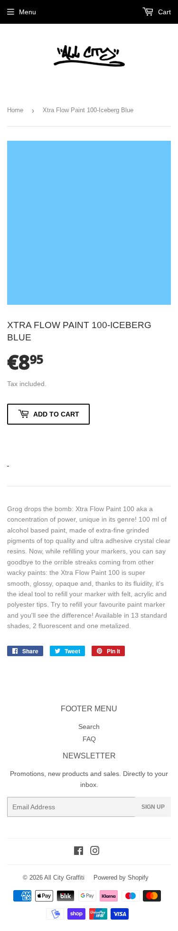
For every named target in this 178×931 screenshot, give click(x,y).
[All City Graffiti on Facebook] (79, 852)
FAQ (89, 739)
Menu (27, 12)
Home (15, 110)
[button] (48, 439)
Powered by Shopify (121, 877)
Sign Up (153, 807)
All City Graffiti (64, 877)
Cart (163, 12)
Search (89, 726)
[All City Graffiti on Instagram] (95, 852)
